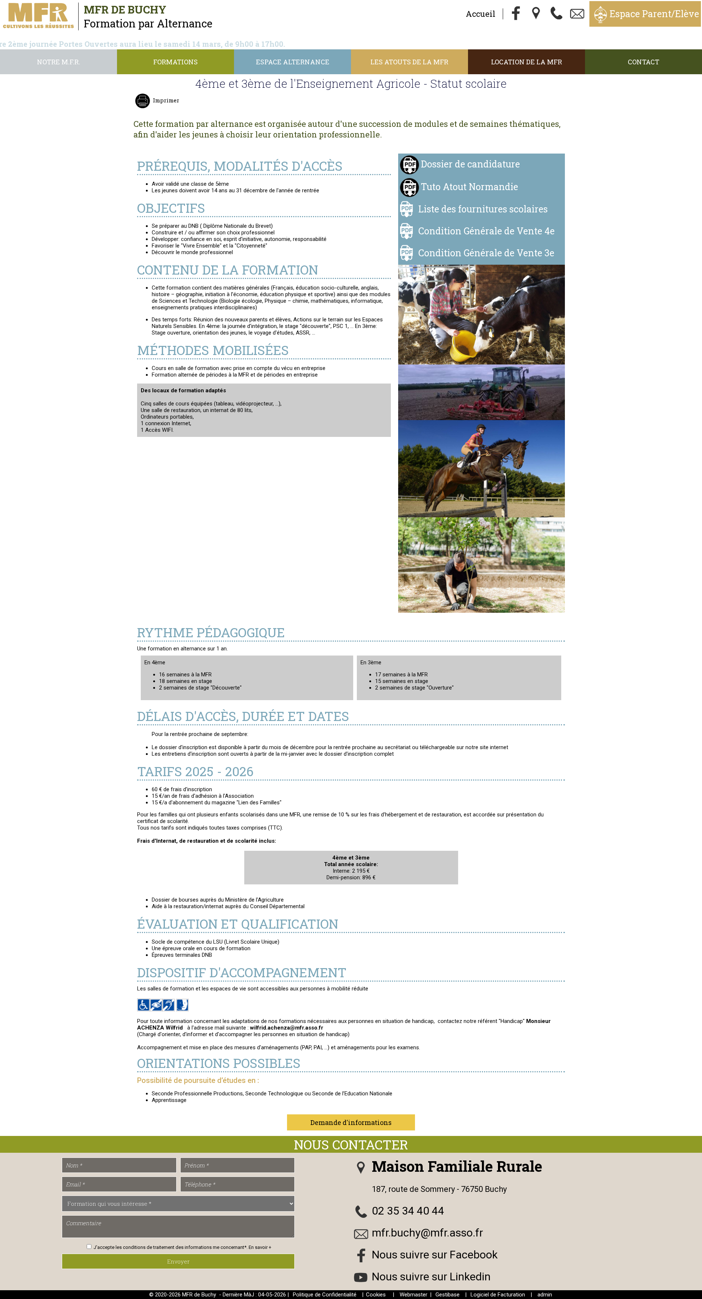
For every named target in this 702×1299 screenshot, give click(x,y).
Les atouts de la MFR (409, 61)
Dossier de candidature (470, 164)
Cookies (376, 1294)
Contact (643, 61)
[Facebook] (515, 14)
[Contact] (577, 14)
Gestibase (447, 1294)
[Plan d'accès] (536, 14)
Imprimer (166, 100)
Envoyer (178, 1261)
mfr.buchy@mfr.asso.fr (427, 1232)
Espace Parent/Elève (654, 14)
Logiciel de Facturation (498, 1294)
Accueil (480, 13)
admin (544, 1294)
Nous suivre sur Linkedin (431, 1276)
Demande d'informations (351, 1122)
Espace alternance (292, 61)
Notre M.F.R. (58, 61)
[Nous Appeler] (556, 14)
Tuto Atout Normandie (469, 187)
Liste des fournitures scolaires (483, 209)
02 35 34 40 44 (408, 1210)
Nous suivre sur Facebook (435, 1254)
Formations (175, 61)
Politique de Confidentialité (324, 1294)
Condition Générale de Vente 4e (486, 231)
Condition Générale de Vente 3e (486, 253)
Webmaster (413, 1294)
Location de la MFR (526, 61)
